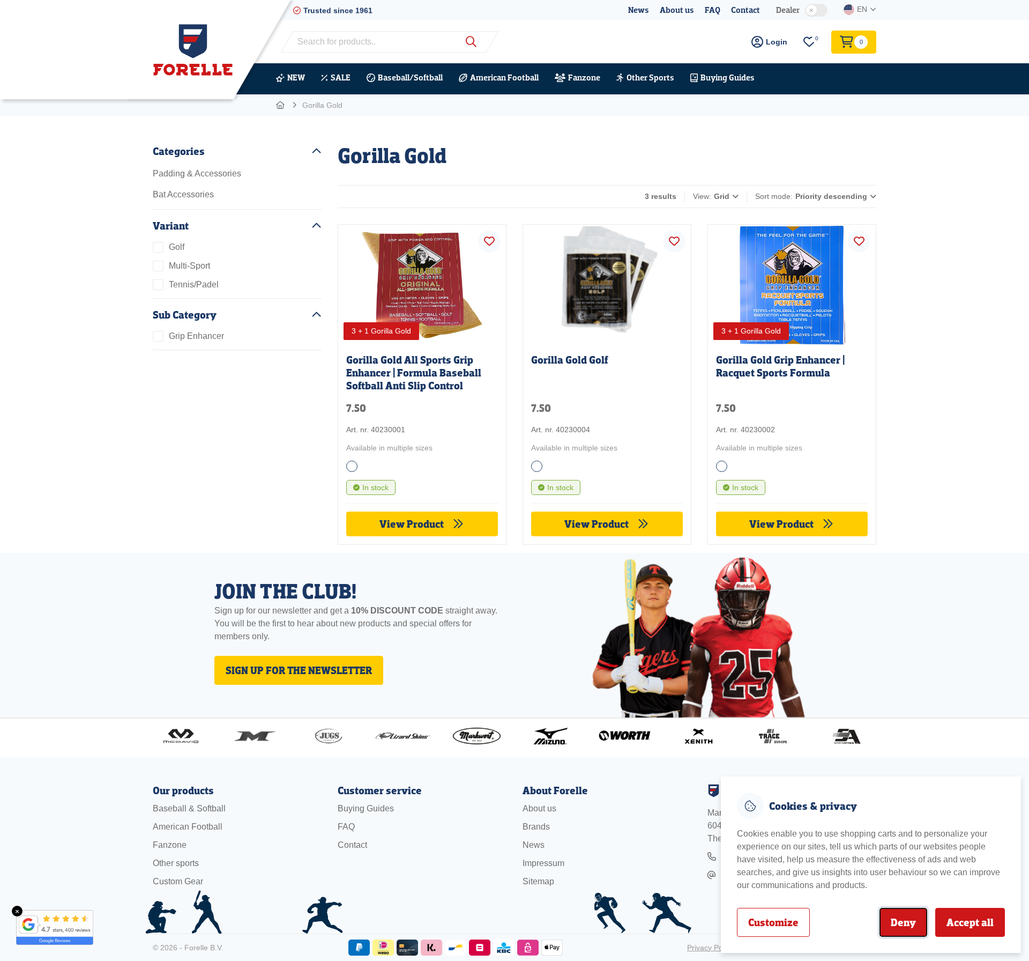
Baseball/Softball (410, 77)
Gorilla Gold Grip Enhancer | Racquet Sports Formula (780, 366)
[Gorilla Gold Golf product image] (607, 282)
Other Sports (650, 77)
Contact (745, 10)
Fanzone (584, 77)
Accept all (970, 922)
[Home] (281, 105)
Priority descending (831, 196)
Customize (773, 922)
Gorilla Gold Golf (569, 359)
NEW (296, 77)
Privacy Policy (710, 947)
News (638, 10)
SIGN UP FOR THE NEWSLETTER (299, 670)
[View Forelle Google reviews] (48, 927)
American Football (504, 77)
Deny (903, 922)
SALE (341, 77)
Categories (179, 151)
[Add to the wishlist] (489, 241)
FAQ (712, 10)
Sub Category (185, 314)
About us (677, 10)
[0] (809, 42)
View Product (412, 524)
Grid (721, 196)
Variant (171, 225)
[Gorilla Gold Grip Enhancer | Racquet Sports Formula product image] (792, 282)
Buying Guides (727, 77)
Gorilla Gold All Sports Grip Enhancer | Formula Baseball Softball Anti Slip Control (413, 372)
